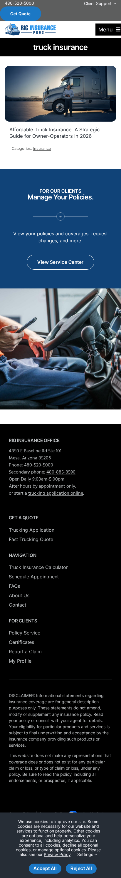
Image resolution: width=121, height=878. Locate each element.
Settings (85, 854)
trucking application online (55, 493)
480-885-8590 (60, 472)
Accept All (45, 868)
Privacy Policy (57, 854)
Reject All (81, 868)
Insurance (42, 148)
